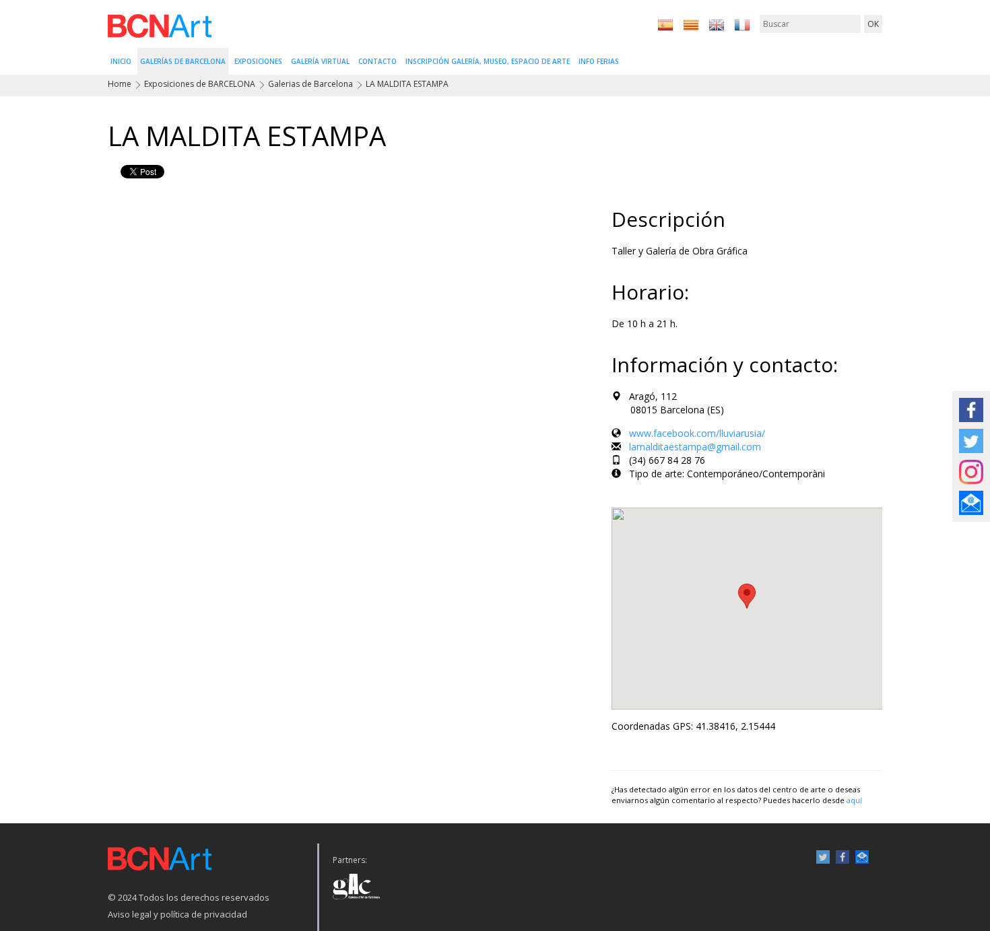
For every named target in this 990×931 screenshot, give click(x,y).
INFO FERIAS (599, 61)
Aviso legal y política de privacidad (177, 914)
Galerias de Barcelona (310, 84)
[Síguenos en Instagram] (971, 470)
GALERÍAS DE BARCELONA (183, 61)
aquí (854, 800)
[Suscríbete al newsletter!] (971, 501)
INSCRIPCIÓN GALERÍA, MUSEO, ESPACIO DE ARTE (487, 61)
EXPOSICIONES (258, 61)
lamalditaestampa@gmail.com (695, 446)
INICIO (120, 61)
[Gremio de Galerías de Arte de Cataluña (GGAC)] (357, 883)
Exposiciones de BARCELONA (199, 84)
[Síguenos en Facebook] (971, 409)
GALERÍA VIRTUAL (320, 61)
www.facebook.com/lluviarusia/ (697, 433)
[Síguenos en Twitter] (971, 440)
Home (119, 84)
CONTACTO (377, 61)
